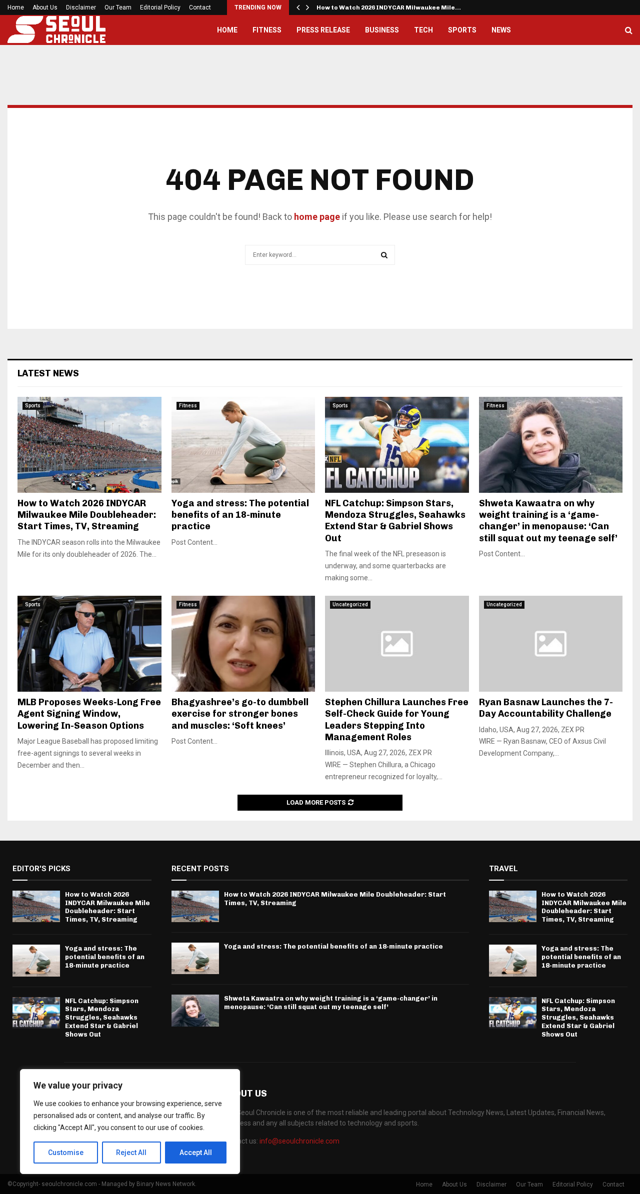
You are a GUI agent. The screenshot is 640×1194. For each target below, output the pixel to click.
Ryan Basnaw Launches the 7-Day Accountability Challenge (546, 708)
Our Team (118, 7)
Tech (423, 30)
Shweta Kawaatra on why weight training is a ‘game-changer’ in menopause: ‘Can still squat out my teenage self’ (548, 521)
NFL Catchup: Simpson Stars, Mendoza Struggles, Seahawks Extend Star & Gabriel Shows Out (395, 521)
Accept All (196, 1153)
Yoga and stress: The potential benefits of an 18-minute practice (240, 515)
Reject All (131, 1153)
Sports (462, 30)
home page (317, 216)
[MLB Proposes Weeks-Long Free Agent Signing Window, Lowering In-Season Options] (90, 644)
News (501, 30)
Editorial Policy (160, 7)
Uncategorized (350, 604)
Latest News (48, 373)
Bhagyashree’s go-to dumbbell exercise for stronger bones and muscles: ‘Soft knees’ (240, 714)
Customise (66, 1153)
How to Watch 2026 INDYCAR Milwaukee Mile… (388, 7)
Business (382, 30)
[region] (130, 1121)
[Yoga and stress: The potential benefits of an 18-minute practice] (244, 445)
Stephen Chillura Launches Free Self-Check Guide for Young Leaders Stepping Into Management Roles (396, 720)
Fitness (267, 30)
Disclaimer (81, 7)
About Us (45, 7)
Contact (200, 7)
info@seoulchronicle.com (300, 1141)
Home (16, 7)
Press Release (323, 30)
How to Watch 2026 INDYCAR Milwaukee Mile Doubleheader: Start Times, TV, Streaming (87, 515)
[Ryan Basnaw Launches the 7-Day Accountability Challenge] (551, 644)
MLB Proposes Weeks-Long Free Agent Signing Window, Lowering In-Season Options (89, 714)
